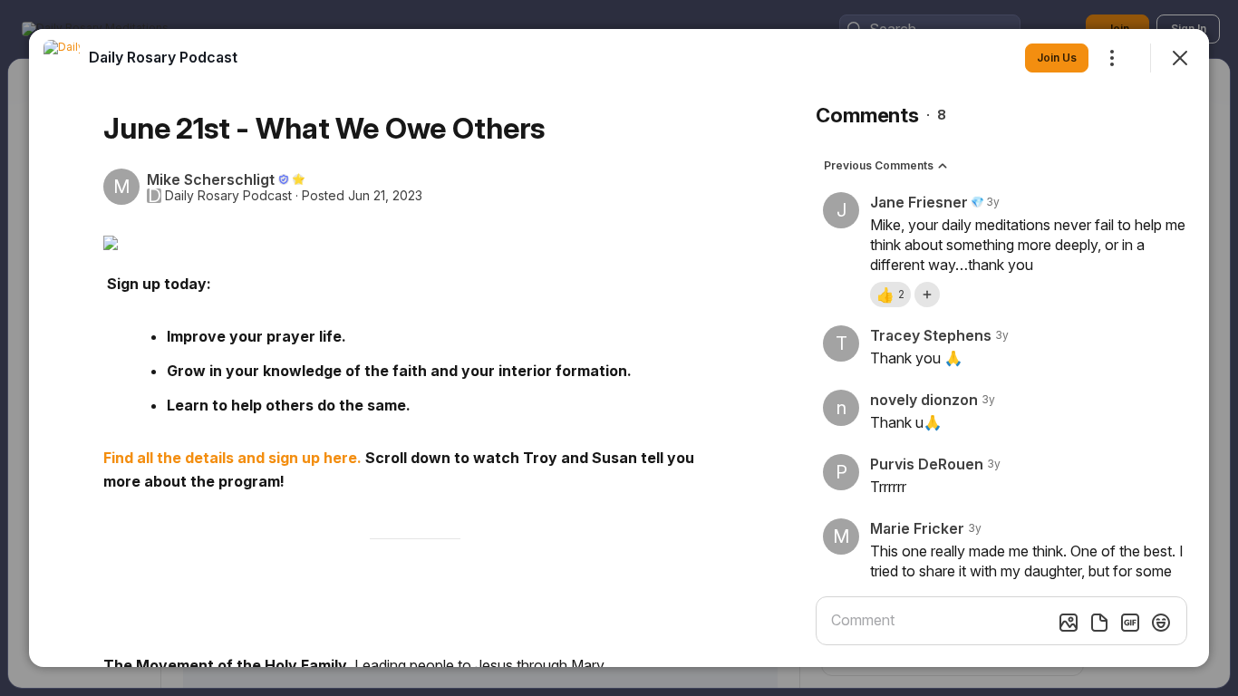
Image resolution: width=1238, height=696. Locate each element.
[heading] (163, 57)
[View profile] (62, 58)
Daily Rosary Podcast (228, 195)
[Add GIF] (1130, 622)
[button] (890, 294)
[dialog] (619, 348)
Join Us (1057, 57)
